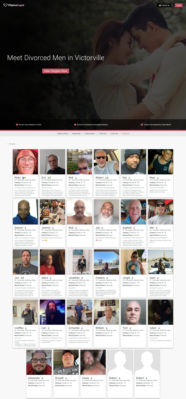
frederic (100, 277)
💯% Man (99, 240)
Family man (154, 338)
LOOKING (99, 288)
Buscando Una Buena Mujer (105, 188)
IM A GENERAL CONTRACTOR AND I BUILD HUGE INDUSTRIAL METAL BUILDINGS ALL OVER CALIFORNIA (106, 293)
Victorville (114, 134)
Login (179, 5)
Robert (99, 177)
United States (90, 134)
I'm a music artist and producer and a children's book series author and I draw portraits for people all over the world (25, 192)
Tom (125, 327)
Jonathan (74, 277)
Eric (44, 177)
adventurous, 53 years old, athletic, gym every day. (158, 191)
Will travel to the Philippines (159, 238)
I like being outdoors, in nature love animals (52, 341)
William (100, 327)
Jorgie (126, 277)
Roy (125, 177)
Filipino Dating (62, 134)
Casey (85, 378)
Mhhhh (44, 288)
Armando (74, 327)
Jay (98, 227)
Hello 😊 (44, 240)
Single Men (76, 134)
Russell (59, 378)
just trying (18, 338)
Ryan (152, 177)
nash (152, 277)
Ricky (18, 177)
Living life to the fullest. (157, 188)
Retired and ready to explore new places (160, 241)
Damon (19, 227)
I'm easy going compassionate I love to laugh (25, 188)
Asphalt (127, 227)
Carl (44, 327)
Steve (45, 277)
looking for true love (156, 288)
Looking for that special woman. (133, 188)
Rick (71, 177)
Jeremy (46, 227)
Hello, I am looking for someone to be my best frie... (25, 238)
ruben (153, 327)
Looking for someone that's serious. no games (79, 338)
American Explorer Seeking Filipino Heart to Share (25, 288)
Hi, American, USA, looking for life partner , (133, 238)
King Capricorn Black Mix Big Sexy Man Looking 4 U (106, 238)
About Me (72, 288)
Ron (152, 227)
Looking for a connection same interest (52, 338)
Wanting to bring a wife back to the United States (52, 238)
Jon (17, 277)
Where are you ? (47, 188)
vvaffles (19, 327)
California (102, 134)
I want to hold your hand (77, 188)
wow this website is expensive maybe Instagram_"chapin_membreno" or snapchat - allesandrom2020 (25, 343)
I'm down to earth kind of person (160, 340)
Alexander (34, 378)
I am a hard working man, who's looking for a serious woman (79, 341)
